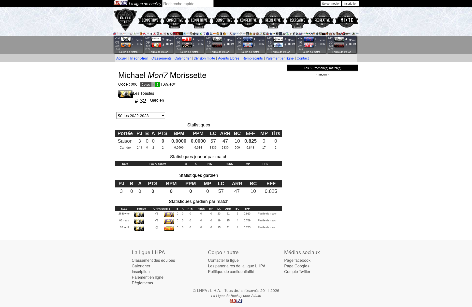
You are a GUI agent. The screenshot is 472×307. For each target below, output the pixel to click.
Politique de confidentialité (231, 271)
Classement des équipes (153, 260)
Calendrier (183, 58)
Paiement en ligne (280, 58)
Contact (303, 58)
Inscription (350, 3)
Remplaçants (252, 58)
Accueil (121, 58)
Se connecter (331, 3)
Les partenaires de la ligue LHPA (237, 266)
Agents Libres (228, 58)
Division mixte (204, 58)
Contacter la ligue (223, 260)
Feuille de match (128, 52)
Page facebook (297, 260)
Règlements (142, 283)
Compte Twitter (297, 271)
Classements (161, 58)
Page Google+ (297, 266)
